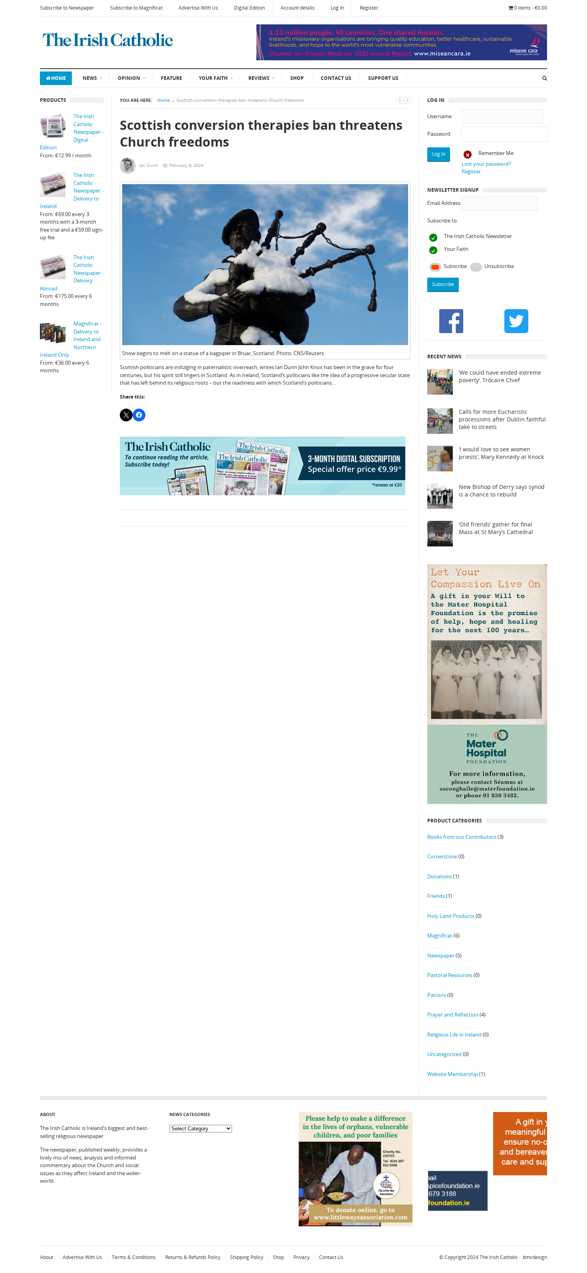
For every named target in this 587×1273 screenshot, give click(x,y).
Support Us (383, 78)
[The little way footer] (356, 1224)
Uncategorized (444, 1054)
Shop (297, 78)
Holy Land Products (450, 915)
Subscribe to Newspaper (67, 7)
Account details (298, 7)
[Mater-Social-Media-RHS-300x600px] (487, 802)
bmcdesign (535, 1257)
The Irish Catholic (499, 1257)
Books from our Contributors (461, 836)
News (90, 78)
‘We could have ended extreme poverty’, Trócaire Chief (500, 376)
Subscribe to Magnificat (136, 7)
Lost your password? (486, 163)
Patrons (436, 995)
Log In (337, 7)
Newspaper (440, 955)
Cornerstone (442, 856)
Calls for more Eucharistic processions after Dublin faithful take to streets (502, 419)
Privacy (301, 1257)
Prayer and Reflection (452, 1014)
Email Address (443, 203)
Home (58, 78)
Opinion (129, 78)
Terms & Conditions (134, 1257)
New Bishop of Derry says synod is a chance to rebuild (502, 490)
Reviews (259, 78)
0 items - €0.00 (530, 7)
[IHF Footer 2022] (487, 1229)
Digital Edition (249, 7)
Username (439, 116)
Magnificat (439, 935)
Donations (439, 876)
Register (369, 7)
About (46, 1257)
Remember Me (496, 153)
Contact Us (336, 78)
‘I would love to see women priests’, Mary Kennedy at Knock (501, 453)
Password (438, 133)
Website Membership (452, 1074)
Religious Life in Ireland (454, 1034)
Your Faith (213, 78)
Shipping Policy (246, 1257)
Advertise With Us (198, 7)
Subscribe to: (442, 220)
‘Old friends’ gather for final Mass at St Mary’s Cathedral (496, 528)
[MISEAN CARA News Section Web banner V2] (401, 58)
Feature (171, 78)
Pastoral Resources (449, 975)
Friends (436, 896)
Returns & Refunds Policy (192, 1257)
